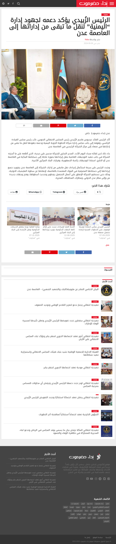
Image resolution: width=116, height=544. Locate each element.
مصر (83, 507)
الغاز (94, 517)
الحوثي (100, 510)
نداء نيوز (89, 503)
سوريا (78, 507)
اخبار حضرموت (78, 510)
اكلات (72, 514)
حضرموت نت (75, 503)
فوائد (79, 514)
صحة (86, 510)
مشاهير (68, 510)
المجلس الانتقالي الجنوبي (101, 507)
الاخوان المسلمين (103, 517)
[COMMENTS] (24, 125)
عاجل (107, 245)
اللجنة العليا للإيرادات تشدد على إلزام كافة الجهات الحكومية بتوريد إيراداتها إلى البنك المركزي (58, 229)
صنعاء (96, 514)
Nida (87, 39)
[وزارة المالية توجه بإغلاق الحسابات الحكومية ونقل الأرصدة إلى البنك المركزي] (23, 216)
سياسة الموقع (98, 537)
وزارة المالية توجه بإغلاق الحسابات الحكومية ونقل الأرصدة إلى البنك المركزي (24, 229)
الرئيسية (108, 537)
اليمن (83, 503)
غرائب (107, 514)
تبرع (89, 517)
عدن (89, 507)
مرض (90, 514)
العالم (107, 510)
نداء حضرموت (99, 503)
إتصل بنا (87, 537)
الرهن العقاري (73, 517)
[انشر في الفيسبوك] (92, 125)
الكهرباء (93, 510)
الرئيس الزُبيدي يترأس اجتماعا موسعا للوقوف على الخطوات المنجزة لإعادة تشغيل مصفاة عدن (94, 229)
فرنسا (72, 507)
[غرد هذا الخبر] (75, 125)
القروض (106, 521)
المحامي (82, 517)
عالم (84, 514)
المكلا (65, 507)
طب (102, 514)
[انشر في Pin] (58, 125)
